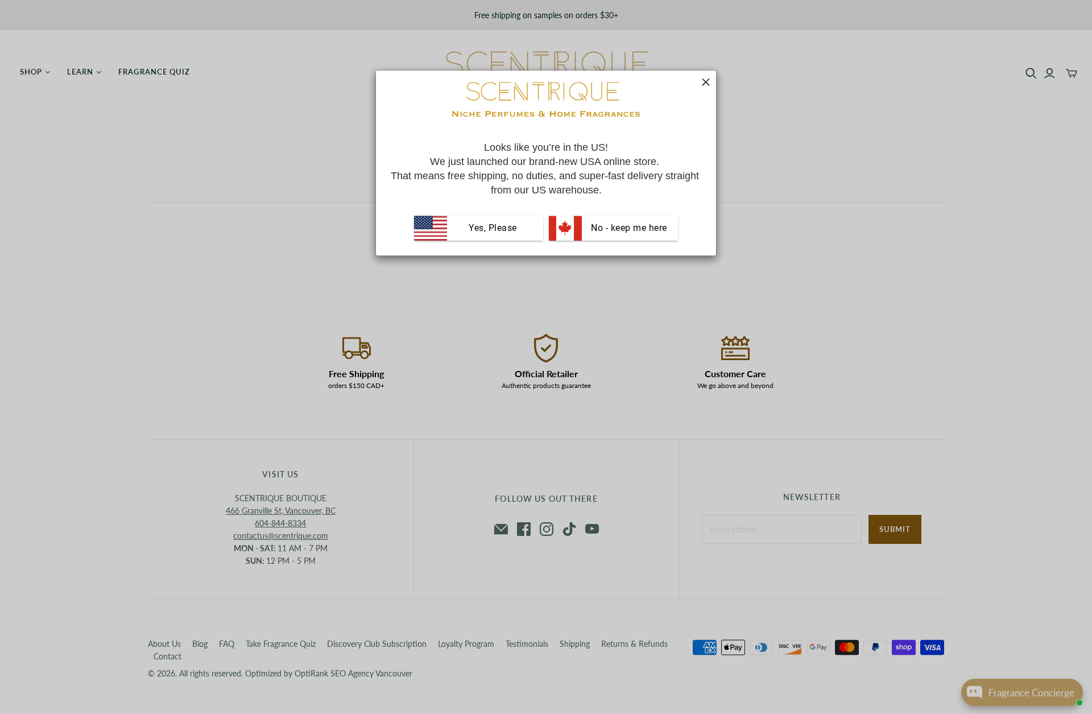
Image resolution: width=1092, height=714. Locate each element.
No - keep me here (628, 227)
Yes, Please (493, 227)
